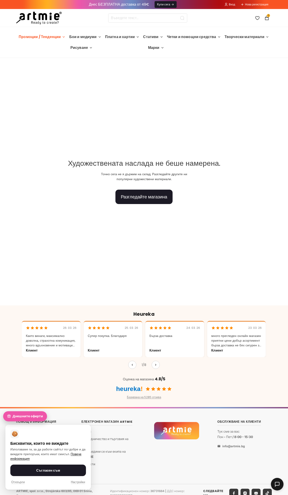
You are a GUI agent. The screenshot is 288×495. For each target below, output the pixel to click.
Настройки (78, 482)
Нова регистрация (256, 4)
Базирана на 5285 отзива (144, 397)
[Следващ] (156, 365)
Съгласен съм (48, 470)
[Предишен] (132, 365)
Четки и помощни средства (191, 36)
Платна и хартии (120, 36)
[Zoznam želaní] (257, 18)
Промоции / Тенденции (40, 36)
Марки (154, 47)
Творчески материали (244, 36)
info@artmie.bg (233, 446)
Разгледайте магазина (144, 197)
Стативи (150, 36)
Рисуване (79, 47)
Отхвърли (18, 482)
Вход (232, 4)
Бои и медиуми (83, 36)
